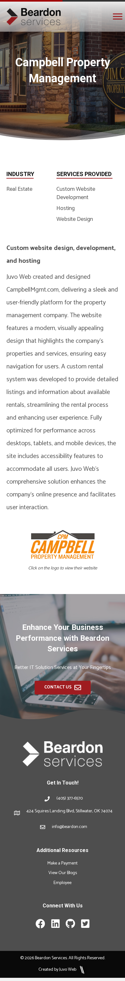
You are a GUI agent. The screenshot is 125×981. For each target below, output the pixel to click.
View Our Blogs (62, 873)
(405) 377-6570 (69, 798)
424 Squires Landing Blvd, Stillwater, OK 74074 (69, 811)
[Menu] (117, 16)
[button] (63, 688)
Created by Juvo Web (57, 969)
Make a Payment (62, 863)
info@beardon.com (69, 827)
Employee (62, 883)
